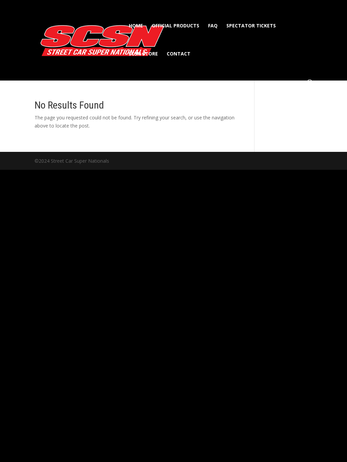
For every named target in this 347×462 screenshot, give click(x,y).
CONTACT (178, 54)
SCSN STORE (143, 54)
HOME (136, 26)
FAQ (213, 26)
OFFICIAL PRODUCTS (175, 26)
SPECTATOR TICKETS (251, 26)
